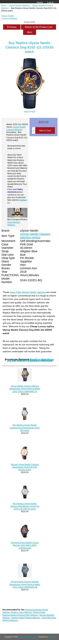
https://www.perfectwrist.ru (28, 637)
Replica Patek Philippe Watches (26, 618)
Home (40, 2)
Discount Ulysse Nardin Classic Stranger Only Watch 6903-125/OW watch (25, 545)
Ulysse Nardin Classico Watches (29, 360)
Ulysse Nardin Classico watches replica (35, 235)
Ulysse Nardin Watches (19, 5)
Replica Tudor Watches (21, 612)
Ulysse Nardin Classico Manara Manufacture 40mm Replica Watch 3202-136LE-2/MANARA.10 (25, 388)
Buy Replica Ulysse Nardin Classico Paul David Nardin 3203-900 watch (25, 427)
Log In (50, 2)
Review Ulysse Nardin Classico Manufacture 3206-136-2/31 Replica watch (25, 467)
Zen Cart (51, 637)
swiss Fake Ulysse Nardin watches (28, 292)
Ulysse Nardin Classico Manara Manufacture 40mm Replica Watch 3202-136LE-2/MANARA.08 (25, 584)
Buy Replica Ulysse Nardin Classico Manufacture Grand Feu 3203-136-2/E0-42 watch (24, 506)
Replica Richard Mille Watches (25, 615)
